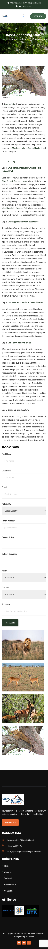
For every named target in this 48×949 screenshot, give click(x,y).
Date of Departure (9, 554)
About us (8, 872)
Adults (4, 571)
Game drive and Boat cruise (19, 343)
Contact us (8, 891)
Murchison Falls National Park (14, 208)
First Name (6, 454)
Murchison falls (18, 148)
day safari (9, 104)
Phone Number (8, 521)
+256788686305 (25, 6)
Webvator (30, 936)
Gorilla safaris (10, 884)
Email (4, 487)
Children (5, 587)
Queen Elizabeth (35, 148)
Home (6, 866)
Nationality (6, 504)
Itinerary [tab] (11, 161)
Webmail (8, 878)
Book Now (38, 16)
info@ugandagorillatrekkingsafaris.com (25, 3)
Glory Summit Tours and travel (14, 181)
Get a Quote (10, 623)
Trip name (6, 604)
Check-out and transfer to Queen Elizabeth (26, 302)
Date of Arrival (8, 537)
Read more (10, 822)
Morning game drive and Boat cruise (23, 222)
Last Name (6, 470)
